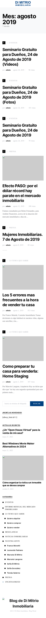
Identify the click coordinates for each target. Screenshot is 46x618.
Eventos (9, 502)
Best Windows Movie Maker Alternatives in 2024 (18, 445)
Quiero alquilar (13, 518)
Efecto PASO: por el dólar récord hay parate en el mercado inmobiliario (21, 193)
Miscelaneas (11, 532)
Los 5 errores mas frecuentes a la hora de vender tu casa (20, 300)
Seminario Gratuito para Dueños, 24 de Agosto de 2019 (20, 130)
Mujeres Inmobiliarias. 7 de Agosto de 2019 (22, 237)
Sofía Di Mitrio (13, 564)
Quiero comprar (14, 523)
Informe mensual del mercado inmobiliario (20, 508)
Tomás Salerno (13, 573)
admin (8, 70)
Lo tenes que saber (14, 514)
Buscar (36, 404)
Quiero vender (13, 527)
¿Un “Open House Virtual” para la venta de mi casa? (21, 431)
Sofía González (13, 568)
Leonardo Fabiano (15, 550)
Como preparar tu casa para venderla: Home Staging (20, 371)
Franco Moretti (13, 546)
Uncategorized (12, 582)
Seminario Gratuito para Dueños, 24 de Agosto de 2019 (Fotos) (20, 95)
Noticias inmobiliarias (16, 537)
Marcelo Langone (14, 559)
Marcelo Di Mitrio (14, 555)
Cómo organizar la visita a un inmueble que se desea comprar (21, 484)
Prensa (8, 577)
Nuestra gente (12, 541)
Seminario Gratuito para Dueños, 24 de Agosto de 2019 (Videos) (20, 57)
